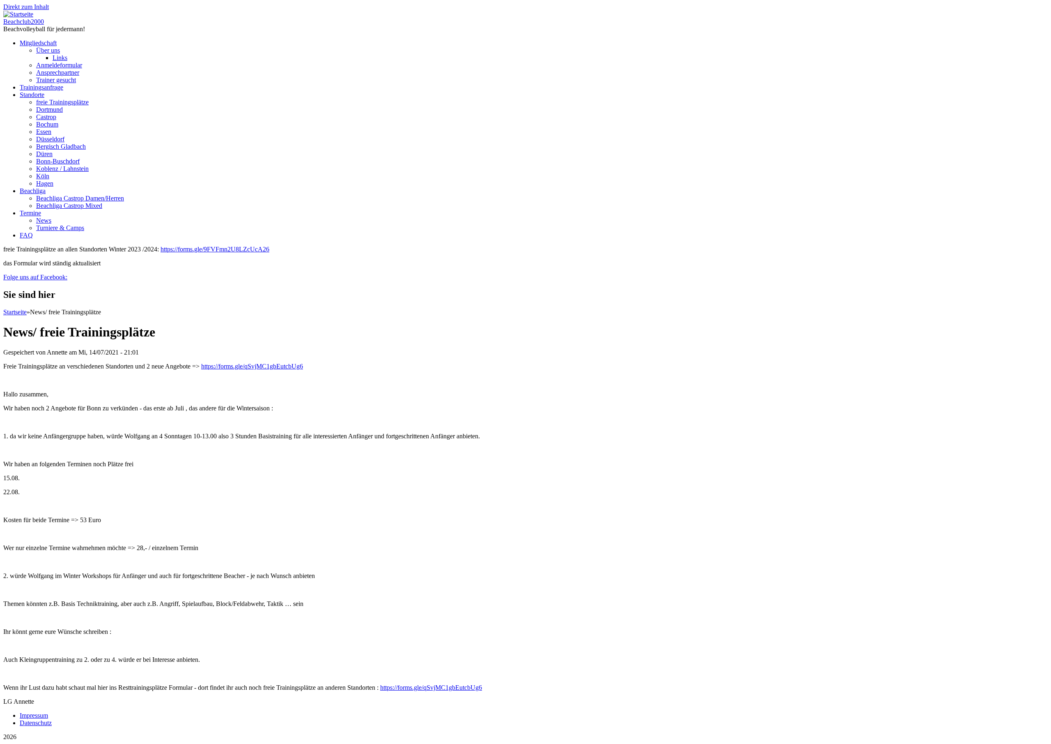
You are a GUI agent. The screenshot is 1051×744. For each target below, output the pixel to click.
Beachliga (33, 190)
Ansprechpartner (57, 72)
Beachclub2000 (23, 21)
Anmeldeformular (59, 65)
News (43, 220)
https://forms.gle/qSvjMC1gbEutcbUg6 (252, 366)
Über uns (48, 50)
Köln (42, 176)
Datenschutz (36, 722)
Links (60, 57)
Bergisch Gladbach (61, 146)
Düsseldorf (50, 139)
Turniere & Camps (60, 227)
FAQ (26, 235)
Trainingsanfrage (41, 87)
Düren (44, 153)
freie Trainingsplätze (62, 102)
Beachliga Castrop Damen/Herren (80, 198)
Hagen (44, 183)
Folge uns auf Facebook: (35, 277)
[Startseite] (18, 14)
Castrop (46, 116)
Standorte (32, 94)
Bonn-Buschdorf (58, 161)
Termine (30, 213)
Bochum (47, 124)
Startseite (15, 312)
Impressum (34, 715)
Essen (43, 131)
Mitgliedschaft (38, 42)
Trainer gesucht (56, 79)
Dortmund (49, 109)
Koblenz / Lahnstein (62, 168)
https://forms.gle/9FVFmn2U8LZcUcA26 (215, 249)
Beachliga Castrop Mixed (69, 205)
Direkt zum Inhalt (26, 6)
